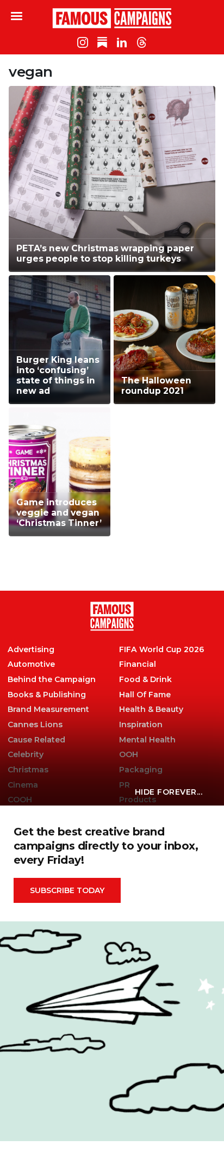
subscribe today (67, 890)
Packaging (141, 770)
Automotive (31, 664)
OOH (128, 754)
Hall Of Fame (145, 694)
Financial (137, 664)
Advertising (31, 649)
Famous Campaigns (112, 18)
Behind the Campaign (52, 679)
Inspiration (141, 724)
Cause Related (36, 740)
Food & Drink (145, 679)
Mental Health (147, 740)
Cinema (23, 785)
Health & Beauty (151, 709)
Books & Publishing (47, 694)
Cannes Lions (35, 724)
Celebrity (25, 754)
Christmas (28, 770)
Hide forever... (169, 792)
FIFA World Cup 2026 (161, 649)
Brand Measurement (48, 709)
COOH (20, 799)
